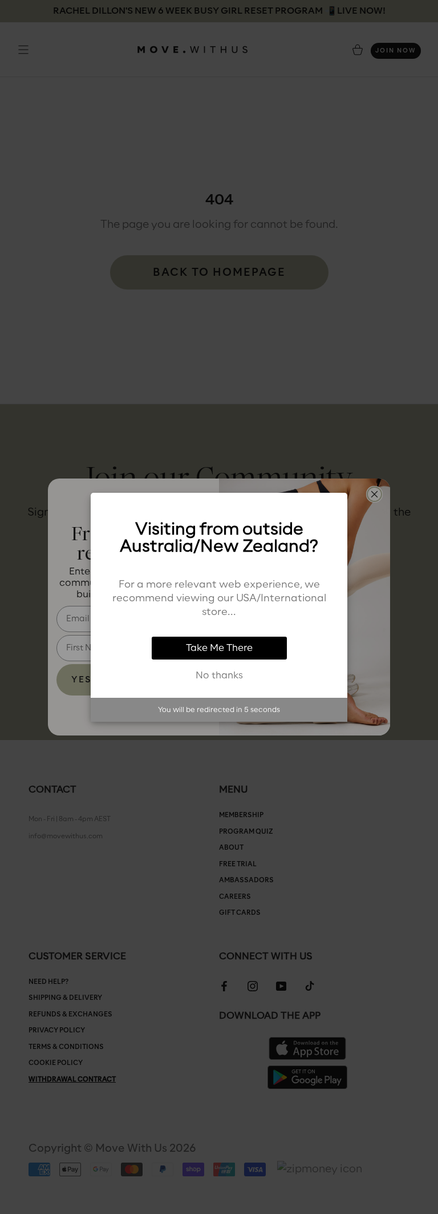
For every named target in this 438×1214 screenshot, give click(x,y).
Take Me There (219, 648)
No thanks (219, 675)
